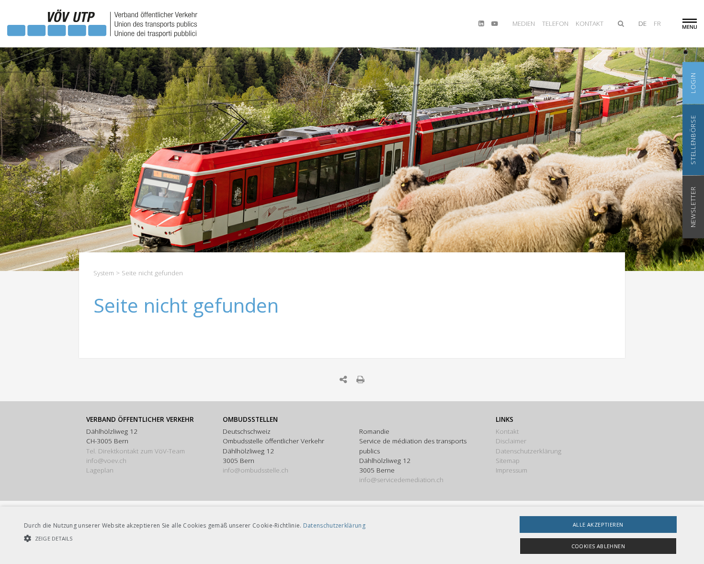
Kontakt (589, 23)
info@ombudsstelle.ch (255, 470)
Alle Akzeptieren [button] (598, 524)
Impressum (511, 470)
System (103, 273)
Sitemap (508, 460)
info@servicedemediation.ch (401, 479)
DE (642, 23)
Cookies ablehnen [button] (598, 546)
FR (657, 23)
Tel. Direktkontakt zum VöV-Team (135, 451)
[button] (194, 538)
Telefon (555, 23)
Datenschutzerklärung (528, 451)
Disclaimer (511, 441)
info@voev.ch (106, 460)
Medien (523, 23)
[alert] (352, 535)
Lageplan (100, 470)
